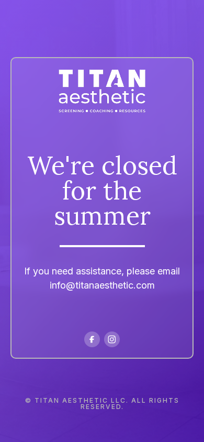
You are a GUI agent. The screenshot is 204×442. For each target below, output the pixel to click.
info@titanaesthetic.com (102, 285)
